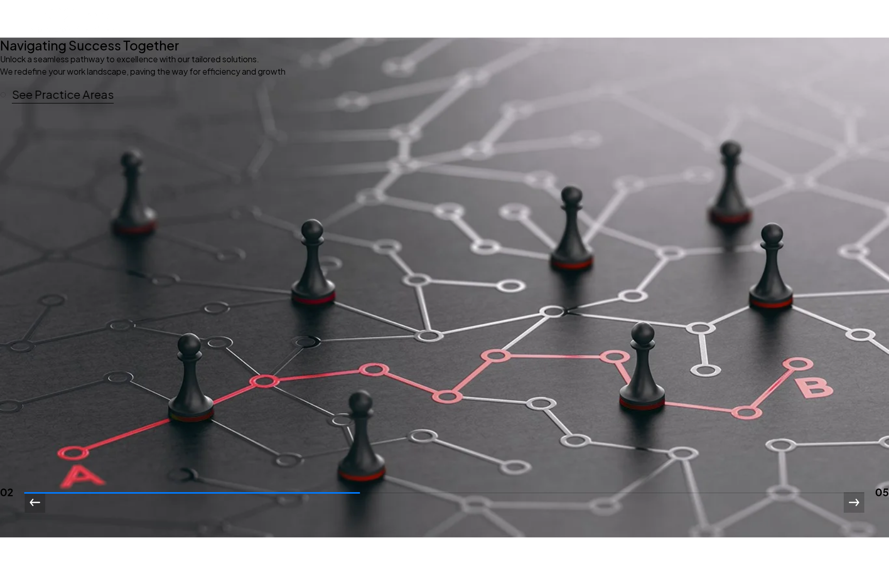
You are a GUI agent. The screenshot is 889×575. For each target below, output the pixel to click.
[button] (61, 94)
